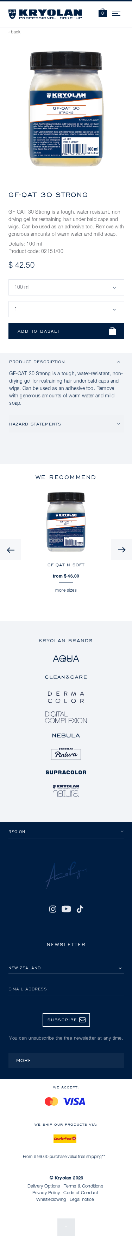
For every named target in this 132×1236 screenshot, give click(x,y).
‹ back (14, 32)
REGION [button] (16, 831)
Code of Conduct (80, 1193)
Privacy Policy (46, 1193)
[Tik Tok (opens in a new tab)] (79, 909)
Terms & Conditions (83, 1186)
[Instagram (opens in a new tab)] (52, 909)
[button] (103, 13)
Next (121, 549)
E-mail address (27, 988)
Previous (10, 549)
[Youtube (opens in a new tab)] (66, 909)
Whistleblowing (51, 1199)
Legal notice (82, 1199)
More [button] (24, 1060)
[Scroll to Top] (66, 1227)
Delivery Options (43, 1186)
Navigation (116, 12)
